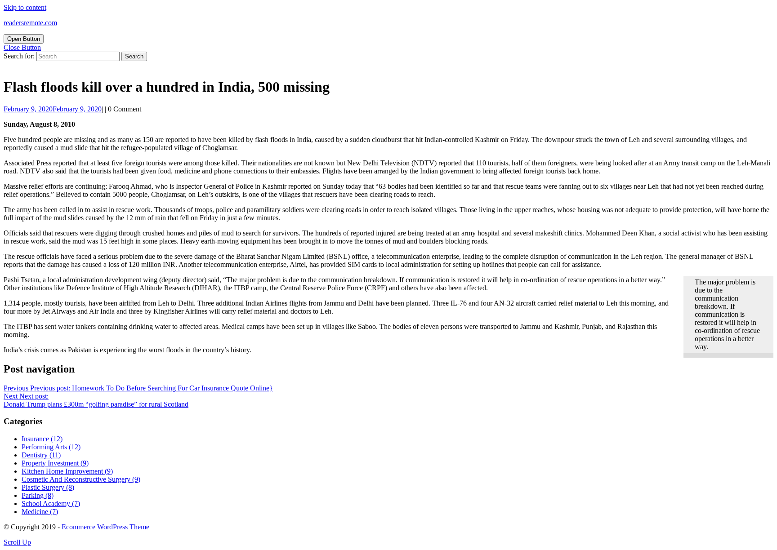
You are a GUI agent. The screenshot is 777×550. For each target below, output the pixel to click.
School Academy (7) (51, 503)
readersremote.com (30, 23)
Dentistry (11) (41, 455)
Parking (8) (38, 495)
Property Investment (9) (55, 463)
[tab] (24, 39)
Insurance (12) (42, 439)
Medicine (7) (40, 511)
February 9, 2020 (53, 109)
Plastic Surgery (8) (48, 487)
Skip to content (25, 7)
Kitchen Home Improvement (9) (67, 471)
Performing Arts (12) (51, 447)
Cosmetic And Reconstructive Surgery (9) (81, 479)
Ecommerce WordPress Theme (105, 527)
